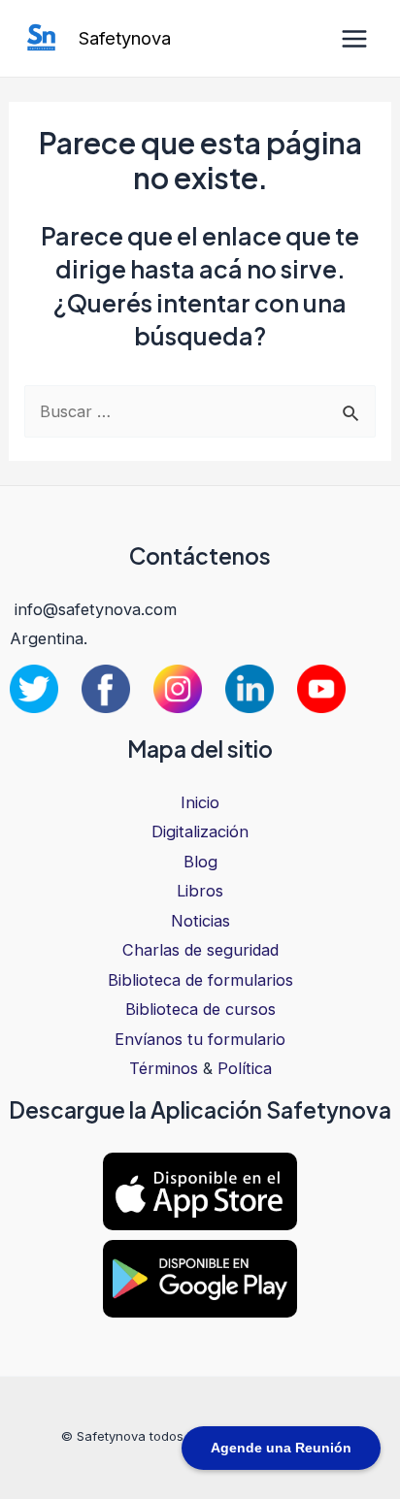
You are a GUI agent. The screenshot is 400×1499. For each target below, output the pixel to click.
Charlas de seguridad (200, 950)
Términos (163, 1068)
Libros (200, 890)
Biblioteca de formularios (200, 980)
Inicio (200, 802)
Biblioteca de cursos (200, 1009)
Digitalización (200, 831)
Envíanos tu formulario (200, 1039)
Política (244, 1068)
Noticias (200, 920)
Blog (200, 861)
